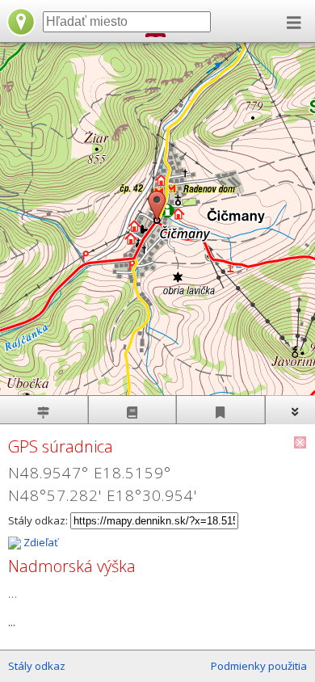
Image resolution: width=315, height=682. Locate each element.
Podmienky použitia (259, 666)
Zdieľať (39, 542)
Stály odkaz (36, 666)
